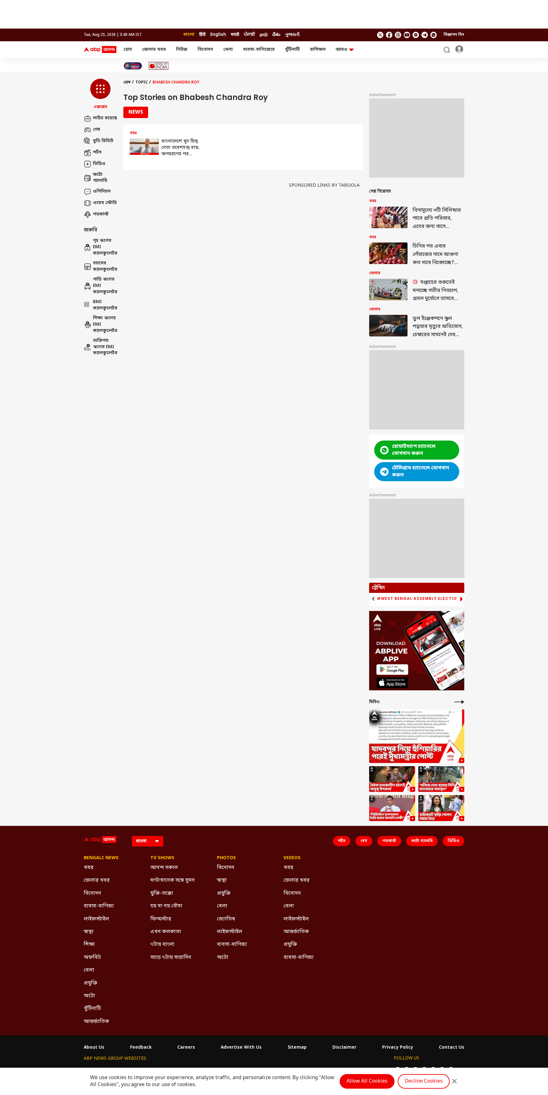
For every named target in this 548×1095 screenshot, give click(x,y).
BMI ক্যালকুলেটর (105, 305)
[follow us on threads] (398, 35)
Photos (226, 858)
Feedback (141, 1047)
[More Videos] (459, 702)
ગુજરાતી (292, 35)
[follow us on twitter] (380, 35)
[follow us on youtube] (407, 35)
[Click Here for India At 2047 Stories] (132, 66)
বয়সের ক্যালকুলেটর (105, 267)
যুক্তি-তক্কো (161, 893)
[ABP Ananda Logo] (100, 50)
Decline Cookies (424, 1081)
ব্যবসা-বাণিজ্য (99, 906)
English (218, 35)
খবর (89, 867)
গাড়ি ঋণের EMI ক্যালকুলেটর (105, 286)
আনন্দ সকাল (164, 867)
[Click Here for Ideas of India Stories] (159, 66)
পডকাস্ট (100, 214)
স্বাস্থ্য (89, 931)
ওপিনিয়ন (102, 192)
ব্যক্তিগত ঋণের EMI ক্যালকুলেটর (105, 347)
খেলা (228, 50)
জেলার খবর (154, 50)
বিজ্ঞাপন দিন (454, 34)
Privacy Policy (397, 1047)
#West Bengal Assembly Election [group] (418, 598)
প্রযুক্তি (90, 983)
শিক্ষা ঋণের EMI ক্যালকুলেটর (105, 324)
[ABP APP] (392, 669)
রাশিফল (318, 50)
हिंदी (202, 35)
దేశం (276, 35)
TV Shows (162, 858)
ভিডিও (99, 164)
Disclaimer (344, 1047)
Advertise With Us (241, 1047)
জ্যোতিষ (226, 919)
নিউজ (181, 50)
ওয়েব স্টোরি (105, 203)
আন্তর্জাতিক (96, 1021)
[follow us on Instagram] (416, 35)
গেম (96, 130)
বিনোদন (205, 50)
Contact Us (451, 1047)
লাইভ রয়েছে (105, 118)
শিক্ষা (89, 944)
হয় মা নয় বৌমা (166, 906)
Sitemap (297, 1047)
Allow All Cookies (367, 1081)
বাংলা (188, 35)
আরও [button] (341, 50)
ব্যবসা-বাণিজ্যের (259, 50)
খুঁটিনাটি (292, 50)
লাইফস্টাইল (96, 919)
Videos (292, 858)
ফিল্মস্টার (160, 919)
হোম (127, 50)
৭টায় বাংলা (162, 944)
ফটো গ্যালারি (100, 178)
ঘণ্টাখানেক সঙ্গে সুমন (172, 880)
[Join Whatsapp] (433, 35)
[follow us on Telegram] (424, 35)
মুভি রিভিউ (103, 141)
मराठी (235, 35)
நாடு (264, 35)
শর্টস (97, 152)
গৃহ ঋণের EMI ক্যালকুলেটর (105, 247)
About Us (94, 1047)
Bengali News (101, 858)
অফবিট (92, 957)
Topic (141, 82)
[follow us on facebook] (389, 35)
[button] (100, 94)
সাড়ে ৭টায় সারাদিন (170, 957)
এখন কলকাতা (165, 931)
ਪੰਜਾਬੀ (249, 35)
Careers (186, 1047)
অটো (89, 995)
